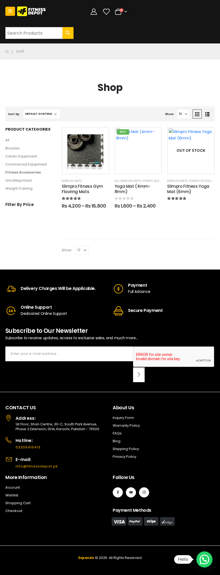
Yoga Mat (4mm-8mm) (133, 188)
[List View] (207, 114)
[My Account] (94, 11)
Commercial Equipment (26, 164)
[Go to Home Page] (7, 51)
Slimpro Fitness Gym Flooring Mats (82, 188)
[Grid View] (197, 114)
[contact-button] (139, 374)
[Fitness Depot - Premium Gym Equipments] (31, 11)
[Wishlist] (106, 11)
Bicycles (12, 148)
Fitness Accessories (23, 172)
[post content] (85, 150)
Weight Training (18, 188)
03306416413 (28, 447)
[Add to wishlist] (101, 135)
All (7, 140)
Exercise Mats (72, 181)
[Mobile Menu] (10, 11)
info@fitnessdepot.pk (37, 466)
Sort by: (14, 114)
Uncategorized (18, 180)
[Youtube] (131, 492)
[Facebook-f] (118, 492)
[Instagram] (144, 492)
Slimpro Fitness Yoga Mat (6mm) (188, 188)
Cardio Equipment (21, 156)
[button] (204, 559)
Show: (169, 114)
